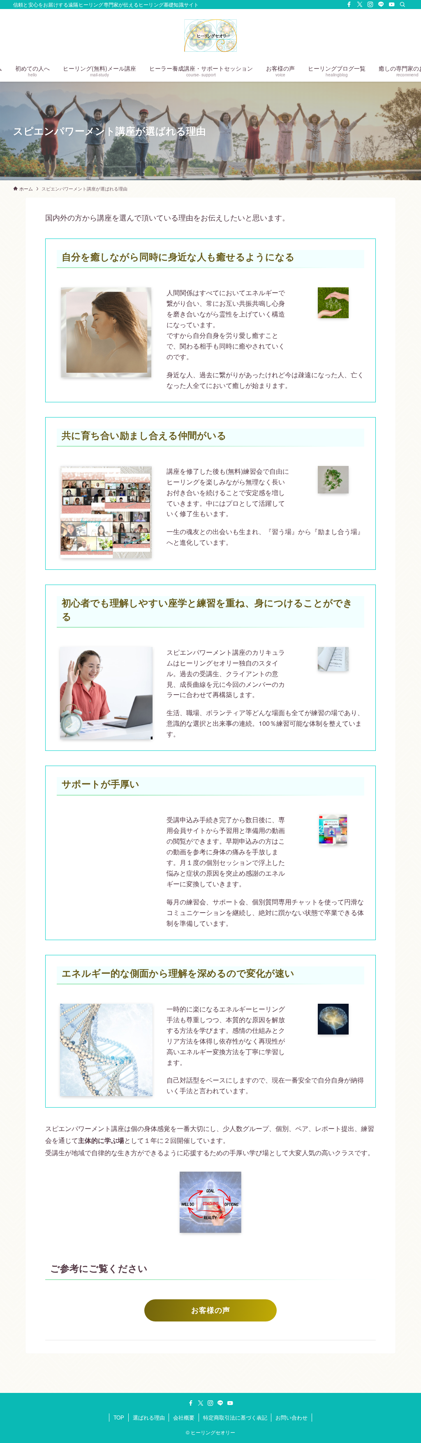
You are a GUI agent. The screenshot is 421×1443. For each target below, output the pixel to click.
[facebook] (349, 4)
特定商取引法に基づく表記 (235, 1417)
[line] (381, 4)
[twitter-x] (359, 4)
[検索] (402, 4)
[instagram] (370, 4)
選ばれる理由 (149, 1417)
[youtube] (391, 4)
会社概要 (183, 1417)
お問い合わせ (291, 1417)
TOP (118, 1417)
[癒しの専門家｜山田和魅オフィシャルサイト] (210, 35)
